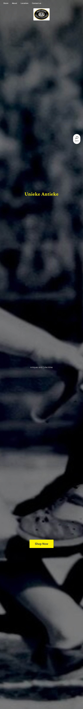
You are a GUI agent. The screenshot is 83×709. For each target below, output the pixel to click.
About (14, 3)
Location (24, 3)
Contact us (36, 3)
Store (5, 3)
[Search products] (77, 138)
